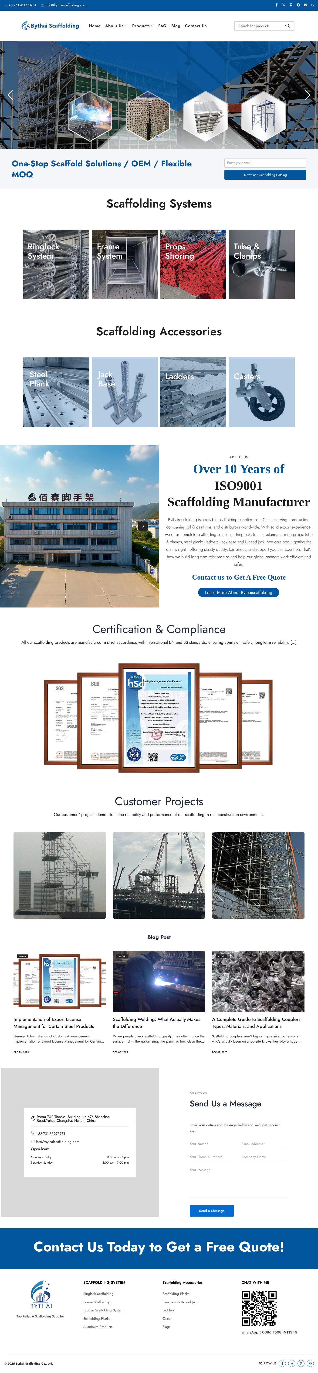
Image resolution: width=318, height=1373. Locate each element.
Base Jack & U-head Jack (180, 1302)
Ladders (168, 1310)
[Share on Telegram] (298, 5)
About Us (114, 26)
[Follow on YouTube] (310, 1363)
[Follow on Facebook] (282, 1363)
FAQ (162, 26)
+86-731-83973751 (22, 5)
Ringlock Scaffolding (98, 1293)
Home (95, 26)
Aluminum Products (97, 1326)
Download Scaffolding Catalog (265, 174)
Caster (167, 1318)
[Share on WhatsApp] (313, 5)
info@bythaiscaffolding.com (66, 5)
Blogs (166, 1326)
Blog (175, 26)
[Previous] (16, 526)
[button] (157, 137)
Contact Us (196, 26)
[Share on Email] (305, 5)
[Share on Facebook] (276, 5)
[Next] (143, 526)
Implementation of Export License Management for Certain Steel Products (54, 1023)
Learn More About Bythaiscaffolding (238, 592)
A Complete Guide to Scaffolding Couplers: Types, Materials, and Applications (257, 1023)
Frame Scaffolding (96, 1302)
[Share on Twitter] (284, 5)
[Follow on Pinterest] (301, 1363)
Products (141, 26)
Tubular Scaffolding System (103, 1310)
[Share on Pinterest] (291, 5)
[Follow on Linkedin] (291, 1363)
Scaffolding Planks (96, 1318)
